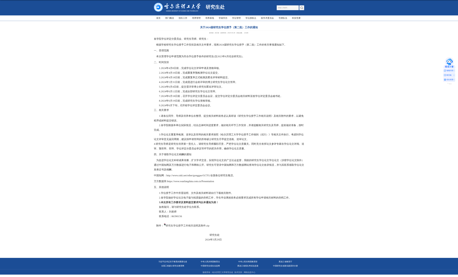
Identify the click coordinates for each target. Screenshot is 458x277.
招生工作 (183, 18)
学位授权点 (250, 18)
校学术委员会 (267, 18)
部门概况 (169, 18)
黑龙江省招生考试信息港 (247, 266)
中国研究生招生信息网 (210, 266)
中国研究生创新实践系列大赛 (285, 266)
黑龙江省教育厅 (285, 262)
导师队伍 (283, 18)
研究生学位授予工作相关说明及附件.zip (187, 225)
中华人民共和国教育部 (247, 262)
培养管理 (196, 18)
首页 (158, 18)
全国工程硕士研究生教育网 (172, 266)
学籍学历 (223, 18)
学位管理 (236, 18)
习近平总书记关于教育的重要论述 (172, 262)
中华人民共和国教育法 (210, 262)
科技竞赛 (296, 18)
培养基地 (209, 18)
